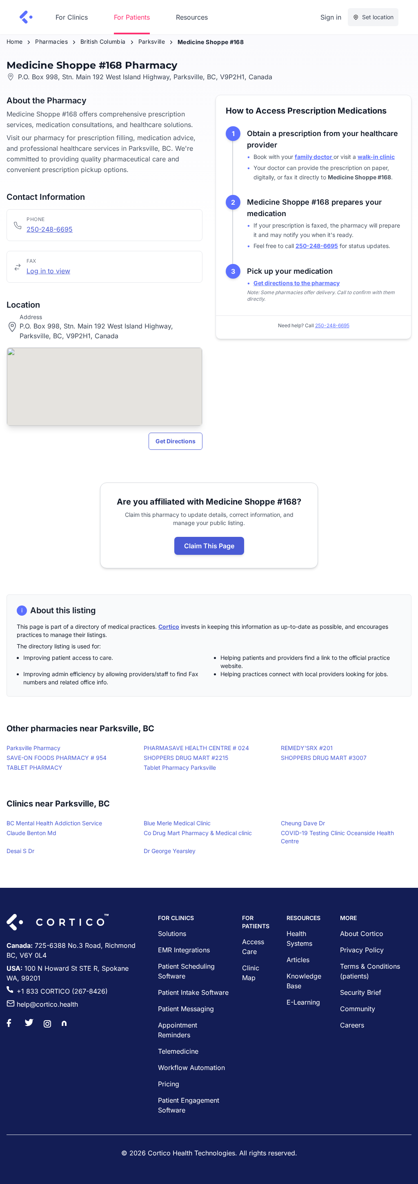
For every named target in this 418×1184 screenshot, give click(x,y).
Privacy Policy (362, 950)
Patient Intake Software (193, 992)
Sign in (330, 17)
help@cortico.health (47, 1004)
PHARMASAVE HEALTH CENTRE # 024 (196, 747)
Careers (352, 1025)
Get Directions (176, 441)
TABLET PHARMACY (34, 767)
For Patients (132, 17)
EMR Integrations (184, 950)
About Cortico (361, 933)
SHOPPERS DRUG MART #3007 (324, 757)
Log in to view (48, 271)
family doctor (314, 156)
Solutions (172, 933)
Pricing (168, 1084)
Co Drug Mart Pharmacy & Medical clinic (198, 832)
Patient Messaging (186, 1009)
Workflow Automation (191, 1067)
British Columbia (103, 41)
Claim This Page (209, 546)
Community (357, 1009)
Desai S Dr (20, 850)
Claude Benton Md (31, 832)
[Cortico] (26, 17)
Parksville (151, 41)
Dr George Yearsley (170, 850)
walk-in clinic (376, 156)
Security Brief (360, 992)
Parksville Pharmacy (33, 747)
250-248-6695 (50, 229)
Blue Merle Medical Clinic (177, 823)
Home (14, 41)
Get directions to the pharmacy (296, 282)
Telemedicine (178, 1051)
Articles (298, 960)
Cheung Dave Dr (303, 823)
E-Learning (303, 1002)
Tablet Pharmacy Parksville (180, 767)
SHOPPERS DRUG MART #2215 (186, 757)
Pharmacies (51, 41)
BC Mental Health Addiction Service (54, 823)
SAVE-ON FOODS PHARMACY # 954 (57, 757)
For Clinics (72, 17)
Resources (192, 17)
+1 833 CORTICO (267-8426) (62, 991)
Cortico (168, 626)
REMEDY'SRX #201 (307, 747)
